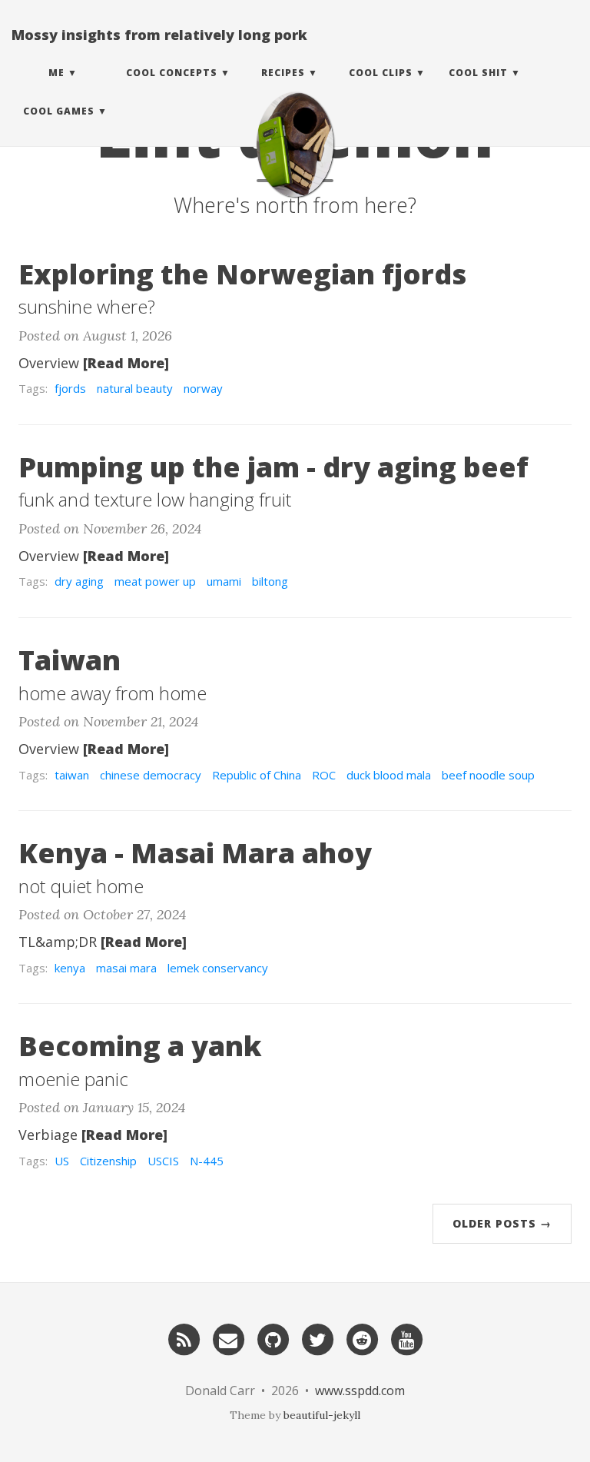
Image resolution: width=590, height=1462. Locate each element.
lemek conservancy (217, 967)
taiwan (72, 775)
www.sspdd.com (360, 1390)
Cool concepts (171, 72)
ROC (324, 775)
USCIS (163, 1160)
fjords (70, 388)
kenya (70, 967)
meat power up (155, 581)
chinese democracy (150, 775)
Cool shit (478, 72)
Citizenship (108, 1160)
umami (224, 581)
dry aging (79, 581)
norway (203, 388)
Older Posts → (502, 1223)
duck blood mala (388, 775)
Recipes (283, 72)
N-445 (207, 1160)
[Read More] (126, 363)
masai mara (126, 967)
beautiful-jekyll (321, 1415)
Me (56, 72)
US (62, 1160)
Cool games (58, 111)
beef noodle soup (488, 775)
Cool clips (381, 72)
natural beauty (135, 388)
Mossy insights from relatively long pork (159, 34)
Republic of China (256, 775)
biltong (270, 581)
